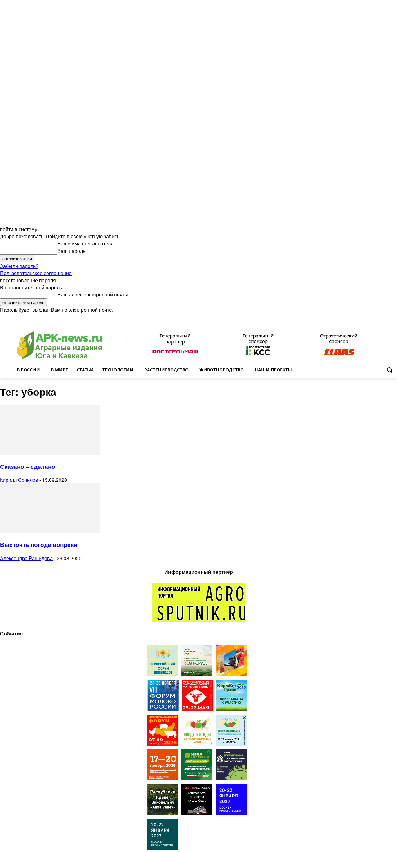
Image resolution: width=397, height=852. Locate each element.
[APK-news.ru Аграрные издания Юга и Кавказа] (59, 345)
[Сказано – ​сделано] (50, 452)
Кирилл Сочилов (19, 479)
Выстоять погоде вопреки (39, 544)
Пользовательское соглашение (36, 273)
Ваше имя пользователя (85, 243)
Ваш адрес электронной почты (92, 294)
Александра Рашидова (26, 558)
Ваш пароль (71, 250)
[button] (389, 369)
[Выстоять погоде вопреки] (50, 530)
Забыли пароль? (19, 266)
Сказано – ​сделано (27, 466)
